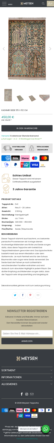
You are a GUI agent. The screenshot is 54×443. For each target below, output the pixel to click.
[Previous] (4, 49)
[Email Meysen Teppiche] (32, 394)
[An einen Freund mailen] (38, 295)
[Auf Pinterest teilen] (30, 295)
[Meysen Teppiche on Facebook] (22, 394)
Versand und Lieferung (27, 438)
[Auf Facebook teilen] (23, 295)
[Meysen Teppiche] (27, 3)
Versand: (5, 135)
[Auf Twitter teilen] (15, 295)
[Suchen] (43, 3)
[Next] (50, 49)
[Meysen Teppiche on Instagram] (27, 394)
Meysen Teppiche (30, 403)
